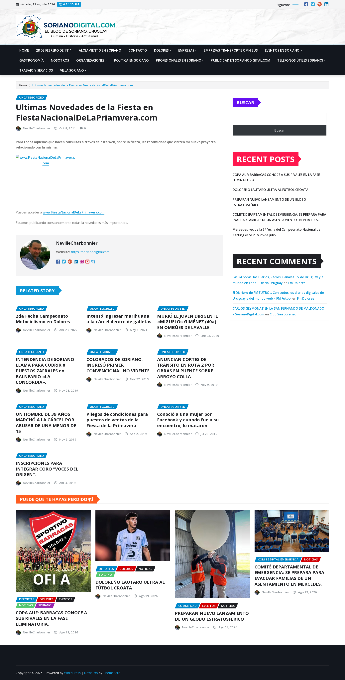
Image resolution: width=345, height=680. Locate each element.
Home (24, 50)
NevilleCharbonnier (36, 128)
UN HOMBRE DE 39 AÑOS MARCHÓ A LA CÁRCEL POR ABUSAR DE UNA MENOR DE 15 (46, 422)
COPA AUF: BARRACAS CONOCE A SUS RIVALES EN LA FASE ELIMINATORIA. (51, 618)
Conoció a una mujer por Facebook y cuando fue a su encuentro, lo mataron (188, 419)
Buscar (245, 102)
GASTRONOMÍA (31, 60)
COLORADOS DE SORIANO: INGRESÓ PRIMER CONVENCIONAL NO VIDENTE (118, 365)
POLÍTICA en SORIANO (131, 60)
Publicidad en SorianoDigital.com (240, 60)
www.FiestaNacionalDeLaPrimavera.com (73, 212)
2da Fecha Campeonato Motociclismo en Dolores (43, 319)
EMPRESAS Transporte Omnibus (231, 50)
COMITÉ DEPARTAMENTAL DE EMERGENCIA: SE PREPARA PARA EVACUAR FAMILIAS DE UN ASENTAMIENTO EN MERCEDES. (289, 575)
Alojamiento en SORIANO (100, 50)
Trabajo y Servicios (36, 70)
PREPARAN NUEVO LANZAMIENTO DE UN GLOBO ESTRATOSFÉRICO (212, 616)
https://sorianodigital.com (90, 252)
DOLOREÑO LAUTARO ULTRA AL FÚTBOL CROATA (270, 189)
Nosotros (60, 60)
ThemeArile (111, 673)
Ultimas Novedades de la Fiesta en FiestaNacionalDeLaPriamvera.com (82, 85)
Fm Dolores (296, 283)
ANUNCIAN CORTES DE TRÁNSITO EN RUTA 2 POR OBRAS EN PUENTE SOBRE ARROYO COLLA (185, 367)
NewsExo (91, 673)
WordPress (72, 673)
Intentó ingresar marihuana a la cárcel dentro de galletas (118, 319)
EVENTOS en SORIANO (282, 50)
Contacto (138, 50)
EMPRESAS (186, 50)
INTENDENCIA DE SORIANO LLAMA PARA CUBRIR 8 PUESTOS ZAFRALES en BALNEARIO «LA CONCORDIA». (45, 370)
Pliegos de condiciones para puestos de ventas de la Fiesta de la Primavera (117, 419)
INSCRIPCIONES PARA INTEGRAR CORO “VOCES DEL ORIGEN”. (47, 468)
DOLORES (161, 50)
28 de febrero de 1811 (54, 50)
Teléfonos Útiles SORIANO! (300, 60)
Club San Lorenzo (283, 314)
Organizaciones (90, 60)
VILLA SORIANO (72, 70)
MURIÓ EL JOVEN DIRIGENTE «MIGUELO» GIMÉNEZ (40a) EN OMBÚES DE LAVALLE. (187, 321)
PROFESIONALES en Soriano (178, 60)
